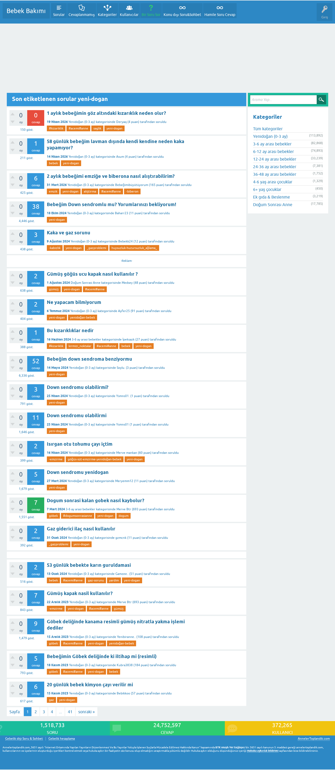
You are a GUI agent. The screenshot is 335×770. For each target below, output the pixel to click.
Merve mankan (126, 453)
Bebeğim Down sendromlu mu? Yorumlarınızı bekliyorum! (111, 204)
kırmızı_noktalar (80, 346)
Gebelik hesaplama (61, 738)
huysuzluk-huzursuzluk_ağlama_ (134, 248)
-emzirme (56, 459)
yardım (114, 580)
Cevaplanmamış (82, 15)
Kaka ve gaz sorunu (68, 232)
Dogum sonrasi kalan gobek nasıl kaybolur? (95, 500)
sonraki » (86, 711)
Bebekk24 (125, 241)
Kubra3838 (125, 665)
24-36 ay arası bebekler (274, 166)
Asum (120, 156)
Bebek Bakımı (26, 10)
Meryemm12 (124, 481)
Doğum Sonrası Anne (85, 283)
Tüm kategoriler (268, 128)
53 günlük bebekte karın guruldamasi (89, 565)
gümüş (54, 289)
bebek (53, 163)
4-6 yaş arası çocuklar (272, 181)
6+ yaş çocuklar (267, 189)
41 (70, 711)
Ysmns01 (122, 424)
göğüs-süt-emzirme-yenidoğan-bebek (94, 459)
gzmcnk (120, 538)
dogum (124, 516)
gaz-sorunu (96, 580)
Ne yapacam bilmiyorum (74, 302)
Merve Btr (123, 509)
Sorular (59, 15)
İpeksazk (128, 339)
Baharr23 (121, 213)
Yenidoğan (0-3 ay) (82, 122)
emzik (53, 191)
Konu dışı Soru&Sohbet (182, 15)
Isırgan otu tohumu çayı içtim (80, 444)
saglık (97, 128)
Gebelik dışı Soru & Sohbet (24, 738)
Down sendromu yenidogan (78, 472)
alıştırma (90, 191)
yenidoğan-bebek (82, 317)
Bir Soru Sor (151, 15)
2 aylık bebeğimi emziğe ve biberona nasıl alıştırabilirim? (111, 176)
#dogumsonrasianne (77, 516)
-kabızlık (54, 248)
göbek (53, 516)
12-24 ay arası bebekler (274, 159)
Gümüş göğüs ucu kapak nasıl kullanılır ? (92, 274)
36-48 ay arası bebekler (274, 174)
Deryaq (121, 122)
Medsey (127, 283)
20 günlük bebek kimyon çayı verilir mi (90, 684)
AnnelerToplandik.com (314, 738)
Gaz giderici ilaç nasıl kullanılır (81, 528)
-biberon (132, 191)
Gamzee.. (122, 574)
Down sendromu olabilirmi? (77, 387)
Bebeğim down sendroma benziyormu (89, 359)
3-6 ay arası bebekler (86, 339)
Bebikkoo (123, 693)
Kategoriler (107, 15)
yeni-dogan (114, 128)
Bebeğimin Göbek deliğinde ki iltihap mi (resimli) (102, 656)
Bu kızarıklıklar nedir (70, 330)
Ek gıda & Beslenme (271, 197)
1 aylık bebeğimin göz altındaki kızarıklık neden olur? (106, 113)
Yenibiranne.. (126, 637)
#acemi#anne (78, 128)
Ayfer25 (124, 311)
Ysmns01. (123, 396)
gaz (51, 700)
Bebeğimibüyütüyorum (131, 185)
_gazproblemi (96, 248)
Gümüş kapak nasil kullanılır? (80, 593)
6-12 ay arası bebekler (273, 151)
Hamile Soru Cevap (219, 15)
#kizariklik (56, 128)
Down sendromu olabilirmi (77, 415)
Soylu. (121, 368)
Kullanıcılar (129, 15)
